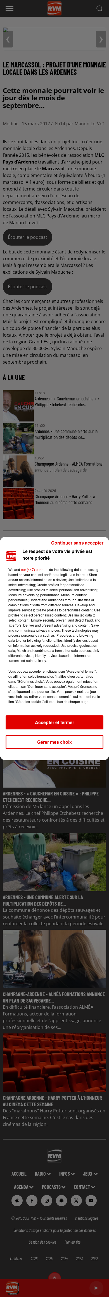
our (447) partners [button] (34, 569)
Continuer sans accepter (77, 542)
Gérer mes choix (54, 742)
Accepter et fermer (54, 722)
